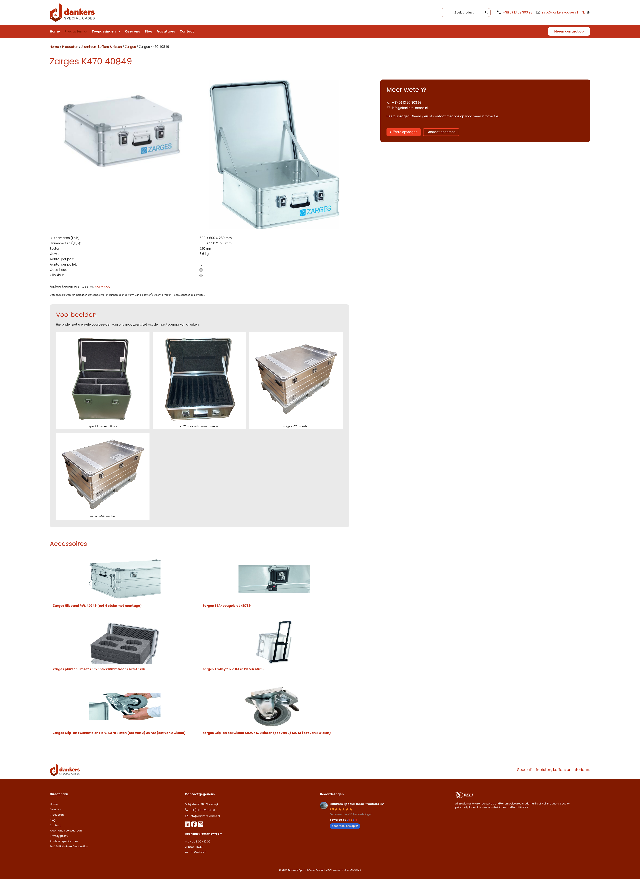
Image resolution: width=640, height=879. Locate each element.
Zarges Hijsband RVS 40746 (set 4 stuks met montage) (97, 605)
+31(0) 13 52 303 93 (517, 12)
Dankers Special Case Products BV (357, 804)
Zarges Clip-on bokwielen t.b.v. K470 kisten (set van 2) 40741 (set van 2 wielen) (266, 733)
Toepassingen (104, 31)
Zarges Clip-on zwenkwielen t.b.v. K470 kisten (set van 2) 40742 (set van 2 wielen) (119, 733)
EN (588, 12)
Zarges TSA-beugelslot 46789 (226, 605)
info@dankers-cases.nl (560, 12)
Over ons (132, 31)
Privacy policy (59, 836)
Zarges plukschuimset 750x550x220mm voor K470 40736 (99, 669)
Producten (73, 31)
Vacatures (166, 31)
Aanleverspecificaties (64, 841)
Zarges (130, 47)
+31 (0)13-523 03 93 (202, 810)
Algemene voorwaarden (66, 830)
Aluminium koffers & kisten (101, 47)
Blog (148, 31)
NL (583, 12)
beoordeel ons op (343, 826)
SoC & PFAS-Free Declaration (69, 846)
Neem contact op (569, 31)
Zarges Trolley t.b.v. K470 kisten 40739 (233, 669)
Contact (187, 31)
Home (55, 31)
